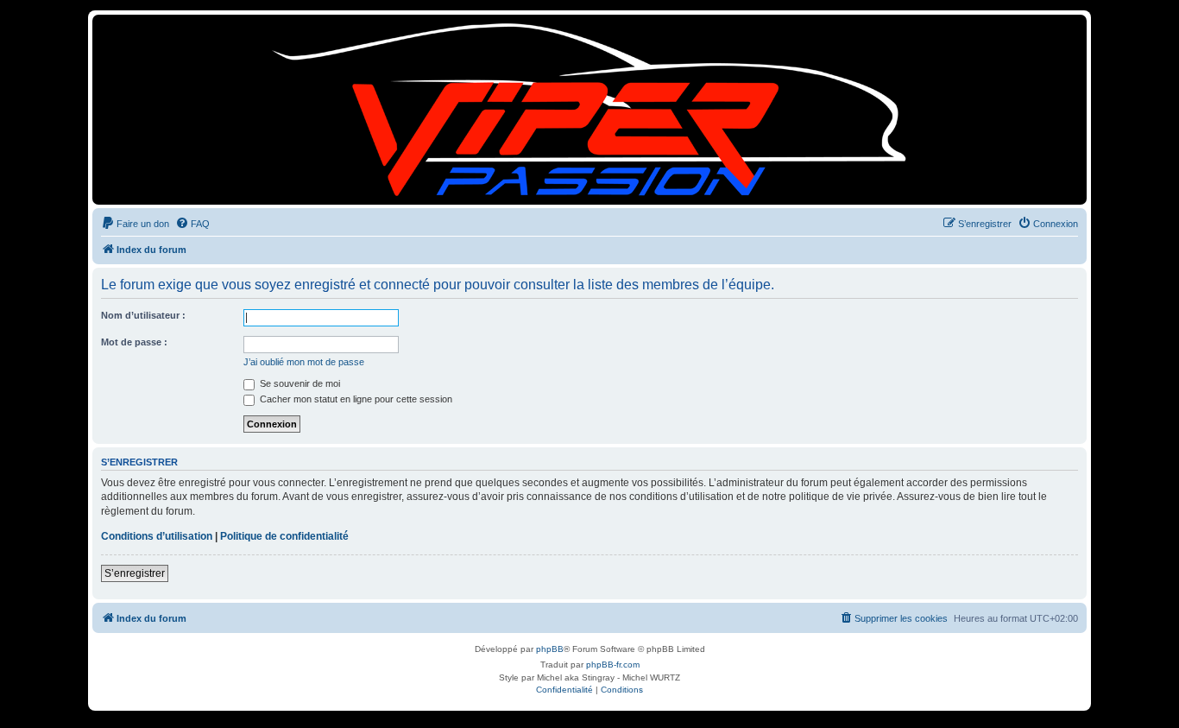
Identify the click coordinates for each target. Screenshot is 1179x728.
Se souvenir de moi (298, 383)
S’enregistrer (134, 573)
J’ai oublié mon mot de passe (303, 362)
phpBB (550, 649)
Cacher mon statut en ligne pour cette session (354, 399)
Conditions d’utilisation (156, 536)
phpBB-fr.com (613, 664)
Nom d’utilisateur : (143, 315)
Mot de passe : (134, 342)
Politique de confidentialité (284, 536)
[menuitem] (135, 223)
